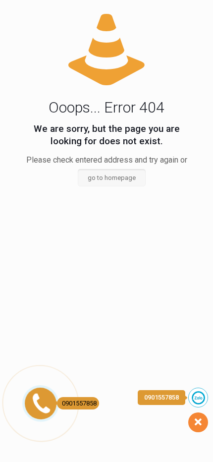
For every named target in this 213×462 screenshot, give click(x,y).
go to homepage (112, 177)
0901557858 (79, 403)
